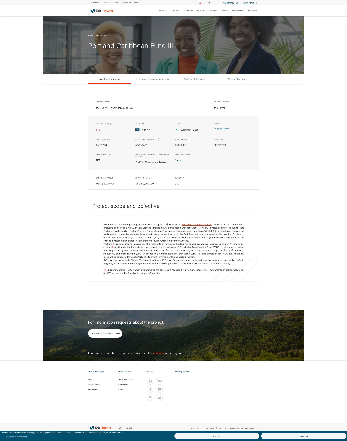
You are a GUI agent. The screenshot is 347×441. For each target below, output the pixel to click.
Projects (176, 10)
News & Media (94, 384)
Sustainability (238, 10)
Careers (121, 389)
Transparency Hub (230, 3)
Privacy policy (9, 436)
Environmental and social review (152, 79)
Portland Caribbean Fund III (196, 224)
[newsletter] (159, 397)
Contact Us (123, 384)
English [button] (209, 3)
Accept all (303, 436)
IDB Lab (128, 427)
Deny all (216, 436)
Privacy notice (209, 428)
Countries (188, 10)
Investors (252, 10)
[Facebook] (150, 381)
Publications (93, 389)
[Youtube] (159, 389)
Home (90, 35)
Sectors (200, 10)
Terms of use (195, 428)
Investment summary (109, 79)
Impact (224, 10)
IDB (120, 427)
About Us (163, 10)
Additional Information (195, 79)
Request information (102, 333)
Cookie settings (22, 436)
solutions (158, 353)
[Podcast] (150, 397)
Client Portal (248, 3)
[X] (150, 389)
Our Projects (101, 35)
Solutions (213, 10)
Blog (90, 379)
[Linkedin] (159, 381)
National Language (237, 79)
